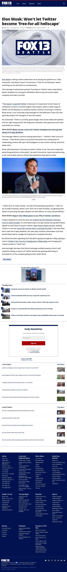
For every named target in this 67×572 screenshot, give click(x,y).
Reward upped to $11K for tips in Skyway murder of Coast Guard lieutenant (21, 375)
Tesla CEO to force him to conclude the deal (34, 228)
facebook (52, 560)
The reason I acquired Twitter (14, 104)
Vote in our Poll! (26, 359)
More (39, 3)
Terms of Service (34, 352)
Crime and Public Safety (25, 504)
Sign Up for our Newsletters (6, 463)
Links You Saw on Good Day (58, 480)
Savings (4, 536)
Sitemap (37, 488)
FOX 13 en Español (40, 484)
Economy (4, 534)
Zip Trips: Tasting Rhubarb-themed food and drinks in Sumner (18, 410)
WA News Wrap (39, 460)
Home (4, 456)
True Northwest (56, 472)
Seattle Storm (55, 502)
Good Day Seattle (55, 457)
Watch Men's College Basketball (41, 543)
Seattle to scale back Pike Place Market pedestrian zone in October (32, 309)
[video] (61, 412)
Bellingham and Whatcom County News (25, 476)
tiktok (55, 560)
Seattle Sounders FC (57, 500)
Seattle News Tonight (24, 460)
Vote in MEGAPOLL (57, 464)
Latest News (6, 364)
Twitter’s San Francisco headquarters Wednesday (27, 241)
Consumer (38, 474)
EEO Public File (6, 485)
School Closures (56, 476)
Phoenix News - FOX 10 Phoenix (25, 489)
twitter (61, 560)
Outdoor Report (56, 478)
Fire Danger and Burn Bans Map (41, 511)
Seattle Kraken (56, 504)
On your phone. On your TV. (30, 267)
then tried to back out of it (44, 226)
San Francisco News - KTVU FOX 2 (24, 482)
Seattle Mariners (56, 498)
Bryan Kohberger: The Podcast (24, 537)
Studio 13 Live (7, 494)
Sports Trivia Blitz (56, 518)
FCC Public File (6, 483)
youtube (45, 560)
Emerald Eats (5, 502)
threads (58, 560)
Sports (54, 494)
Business (4, 532)
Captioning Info (6, 481)
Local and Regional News (24, 457)
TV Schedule (5, 470)
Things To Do (55, 470)
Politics (37, 464)
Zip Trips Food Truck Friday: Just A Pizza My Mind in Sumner (17, 425)
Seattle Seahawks (57, 496)
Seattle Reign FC (56, 506)
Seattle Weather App (40, 500)
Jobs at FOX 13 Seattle (8, 474)
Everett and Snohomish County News (25, 470)
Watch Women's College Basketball (40, 547)
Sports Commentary (57, 516)
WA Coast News (23, 479)
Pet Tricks (54, 466)
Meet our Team (6, 466)
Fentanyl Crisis (22, 508)
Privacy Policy (35, 351)
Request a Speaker (7, 477)
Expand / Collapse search (64, 3)
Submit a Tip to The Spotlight (24, 510)
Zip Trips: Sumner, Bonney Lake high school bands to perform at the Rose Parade (23, 440)
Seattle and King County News (25, 463)
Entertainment (39, 468)
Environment (38, 480)
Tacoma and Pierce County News (24, 466)
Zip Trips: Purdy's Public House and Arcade (13, 432)
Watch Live (55, 460)
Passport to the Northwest (6, 507)
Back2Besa (55, 483)
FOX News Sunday (40, 486)
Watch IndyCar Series (41, 541)
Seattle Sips (5, 504)
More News (39, 456)
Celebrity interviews (7, 510)
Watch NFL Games (40, 530)
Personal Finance (6, 528)
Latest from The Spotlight (23, 497)
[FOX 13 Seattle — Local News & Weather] (7, 3)
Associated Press (15, 27)
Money (4, 526)
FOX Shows (5, 472)
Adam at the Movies (57, 468)
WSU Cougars (55, 510)
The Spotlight (24, 494)
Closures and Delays (40, 504)
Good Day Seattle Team (58, 462)
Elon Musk (22, 27)
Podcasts (22, 526)
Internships (5, 475)
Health (37, 476)
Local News (38, 458)
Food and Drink (39, 470)
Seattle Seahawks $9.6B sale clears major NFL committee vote (30, 295)
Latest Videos (7, 407)
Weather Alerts (39, 502)
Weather (38, 494)
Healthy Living (39, 478)
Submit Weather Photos (58, 474)
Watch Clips (5, 496)
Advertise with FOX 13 (8, 479)
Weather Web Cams (40, 496)
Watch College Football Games (41, 532)
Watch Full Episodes (24, 500)
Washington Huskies (57, 508)
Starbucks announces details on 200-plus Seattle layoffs (28, 289)
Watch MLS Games (40, 552)
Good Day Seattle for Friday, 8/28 (10, 418)
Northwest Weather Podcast (24, 534)
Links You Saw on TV (7, 468)
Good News (38, 482)
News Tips (5, 458)
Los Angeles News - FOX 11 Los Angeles (24, 485)
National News (39, 462)
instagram (49, 560)
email (64, 560)
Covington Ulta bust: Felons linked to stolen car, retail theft (17, 382)
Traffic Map (38, 498)
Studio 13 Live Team (7, 498)
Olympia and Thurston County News (24, 473)
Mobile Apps (5, 460)
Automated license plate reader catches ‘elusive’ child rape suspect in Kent (35, 302)
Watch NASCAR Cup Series (40, 538)
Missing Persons (23, 506)
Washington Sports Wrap (57, 513)
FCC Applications (6, 487)
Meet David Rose (23, 502)
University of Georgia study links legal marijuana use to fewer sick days (20, 397)
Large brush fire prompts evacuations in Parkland (15, 390)
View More (60, 364)
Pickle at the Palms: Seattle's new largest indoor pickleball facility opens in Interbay (37, 315)
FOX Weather (38, 516)
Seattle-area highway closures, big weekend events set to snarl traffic (20, 368)
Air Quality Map (39, 506)
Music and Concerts (40, 472)
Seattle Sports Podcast (25, 531)
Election (37, 466)
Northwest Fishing (57, 521)
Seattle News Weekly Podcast (24, 528)
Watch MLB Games (40, 535)
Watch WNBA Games (41, 550)
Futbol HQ (55, 519)
